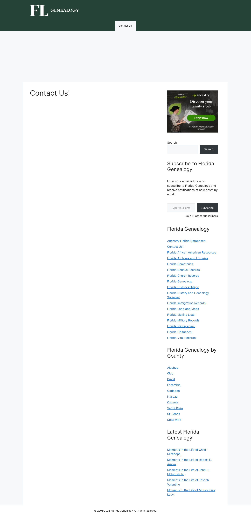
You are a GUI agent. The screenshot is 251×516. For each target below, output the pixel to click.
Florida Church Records (183, 275)
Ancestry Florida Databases (186, 241)
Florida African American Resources (191, 252)
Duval (171, 379)
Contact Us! (125, 25)
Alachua (172, 367)
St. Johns (173, 414)
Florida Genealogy (179, 281)
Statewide (174, 419)
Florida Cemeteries (180, 264)
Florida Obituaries (179, 332)
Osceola (172, 402)
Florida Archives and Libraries (187, 258)
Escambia (173, 385)
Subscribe (207, 208)
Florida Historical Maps (183, 287)
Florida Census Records (183, 270)
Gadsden (173, 390)
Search (172, 142)
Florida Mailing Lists (180, 314)
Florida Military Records (183, 320)
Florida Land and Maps (183, 309)
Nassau (172, 396)
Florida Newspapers (181, 326)
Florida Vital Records (181, 338)
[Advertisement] (125, 56)
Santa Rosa (175, 408)
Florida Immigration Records (186, 303)
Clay (170, 373)
